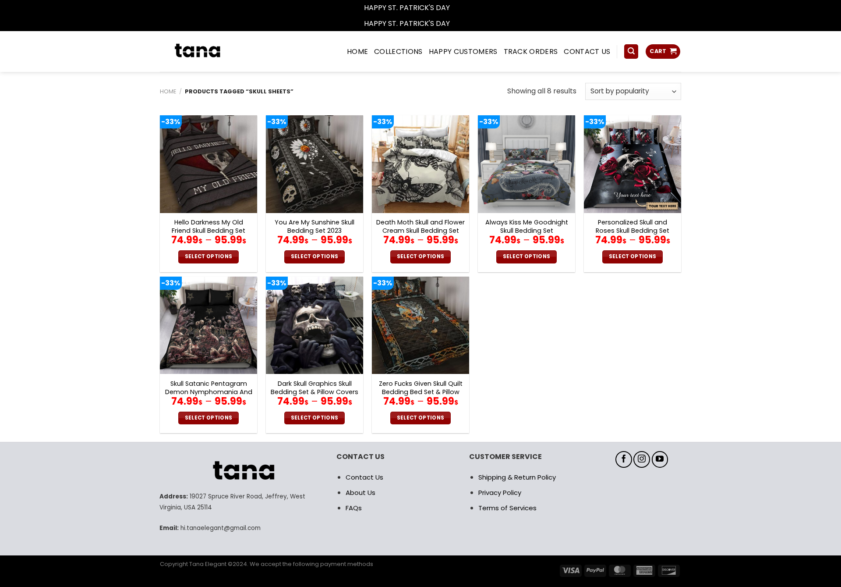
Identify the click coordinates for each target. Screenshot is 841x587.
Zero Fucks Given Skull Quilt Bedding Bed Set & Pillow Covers (421, 392)
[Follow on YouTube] (660, 459)
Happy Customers (463, 51)
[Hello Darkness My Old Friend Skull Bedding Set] (208, 164)
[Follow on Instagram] (641, 459)
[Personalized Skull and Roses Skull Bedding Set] (632, 164)
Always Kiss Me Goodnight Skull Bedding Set (526, 226)
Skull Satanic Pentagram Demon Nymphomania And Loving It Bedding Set (208, 392)
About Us (360, 492)
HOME (357, 51)
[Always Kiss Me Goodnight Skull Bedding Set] (526, 164)
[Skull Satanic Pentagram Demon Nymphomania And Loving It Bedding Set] (208, 325)
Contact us (587, 51)
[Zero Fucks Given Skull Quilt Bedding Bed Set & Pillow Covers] (420, 325)
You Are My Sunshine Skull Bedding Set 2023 (314, 226)
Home (168, 91)
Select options (209, 256)
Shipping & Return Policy (517, 477)
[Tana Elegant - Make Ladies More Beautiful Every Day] (217, 51)
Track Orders (531, 51)
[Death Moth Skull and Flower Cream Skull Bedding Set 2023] (420, 164)
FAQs (354, 507)
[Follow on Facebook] (623, 459)
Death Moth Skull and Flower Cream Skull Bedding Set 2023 (420, 230)
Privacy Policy (499, 492)
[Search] (631, 51)
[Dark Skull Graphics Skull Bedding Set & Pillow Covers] (314, 325)
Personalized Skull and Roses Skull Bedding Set (632, 226)
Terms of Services (507, 507)
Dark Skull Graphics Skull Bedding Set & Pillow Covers (314, 388)
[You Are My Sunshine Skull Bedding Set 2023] (314, 164)
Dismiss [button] (464, 8)
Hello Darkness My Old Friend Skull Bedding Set (208, 226)
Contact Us (364, 477)
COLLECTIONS (398, 51)
